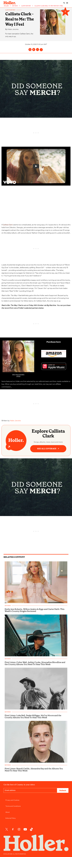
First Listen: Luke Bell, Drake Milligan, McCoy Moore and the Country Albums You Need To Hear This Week (33, 716)
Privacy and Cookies (12, 800)
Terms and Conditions (13, 806)
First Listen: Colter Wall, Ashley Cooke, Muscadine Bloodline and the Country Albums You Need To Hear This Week (35, 663)
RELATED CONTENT (14, 557)
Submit (62, 790)
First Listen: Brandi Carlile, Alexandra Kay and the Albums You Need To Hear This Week (34, 770)
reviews (8, 605)
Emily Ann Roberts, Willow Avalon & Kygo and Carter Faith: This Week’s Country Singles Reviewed (34, 610)
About (7, 812)
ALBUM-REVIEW (26, 5)
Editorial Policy (10, 818)
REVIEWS (15, 5)
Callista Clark (8, 224)
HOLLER (6, 5)
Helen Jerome (13, 29)
